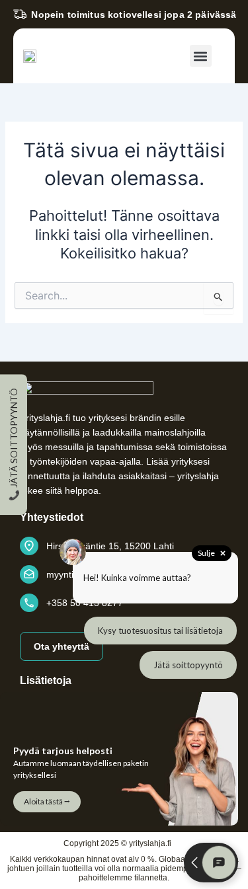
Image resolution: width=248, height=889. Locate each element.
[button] (201, 56)
